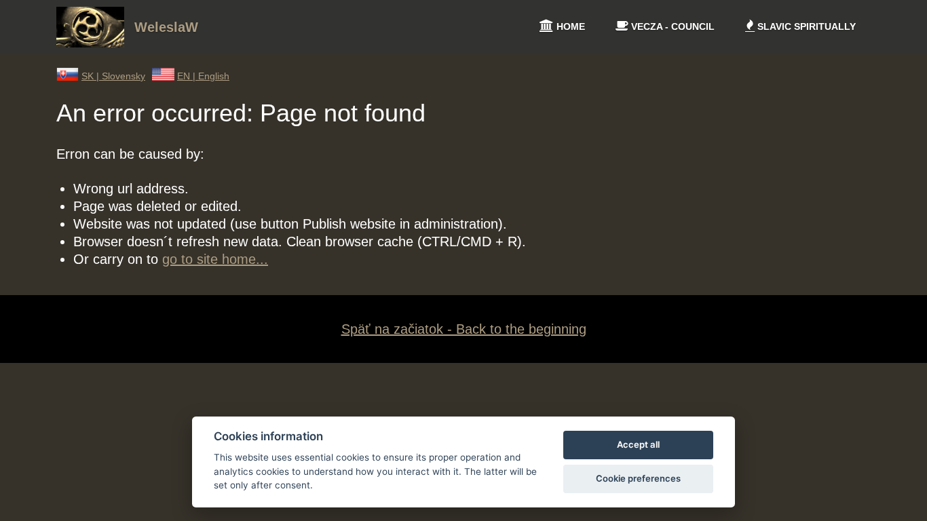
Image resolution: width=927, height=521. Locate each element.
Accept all (638, 444)
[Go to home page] (90, 42)
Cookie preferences (638, 478)
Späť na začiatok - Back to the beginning (463, 329)
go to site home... (215, 259)
